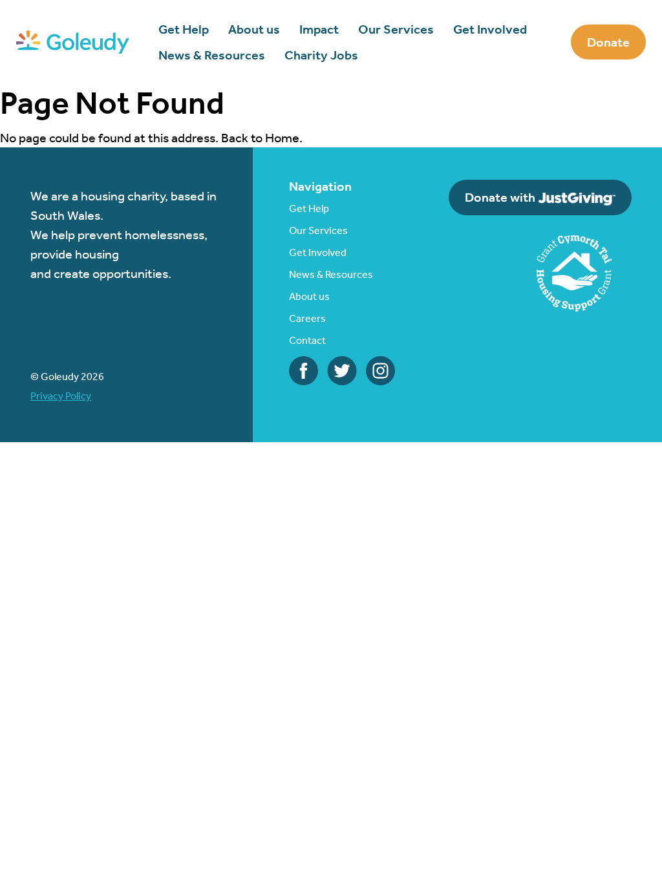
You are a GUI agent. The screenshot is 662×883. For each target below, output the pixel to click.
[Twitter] (342, 369)
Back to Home (260, 137)
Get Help (183, 29)
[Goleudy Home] (72, 40)
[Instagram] (380, 369)
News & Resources (211, 55)
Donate (608, 42)
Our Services (396, 29)
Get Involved (490, 29)
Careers (307, 318)
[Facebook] (303, 369)
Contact (307, 340)
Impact (319, 29)
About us (254, 29)
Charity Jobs (321, 55)
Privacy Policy (60, 396)
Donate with (501, 197)
